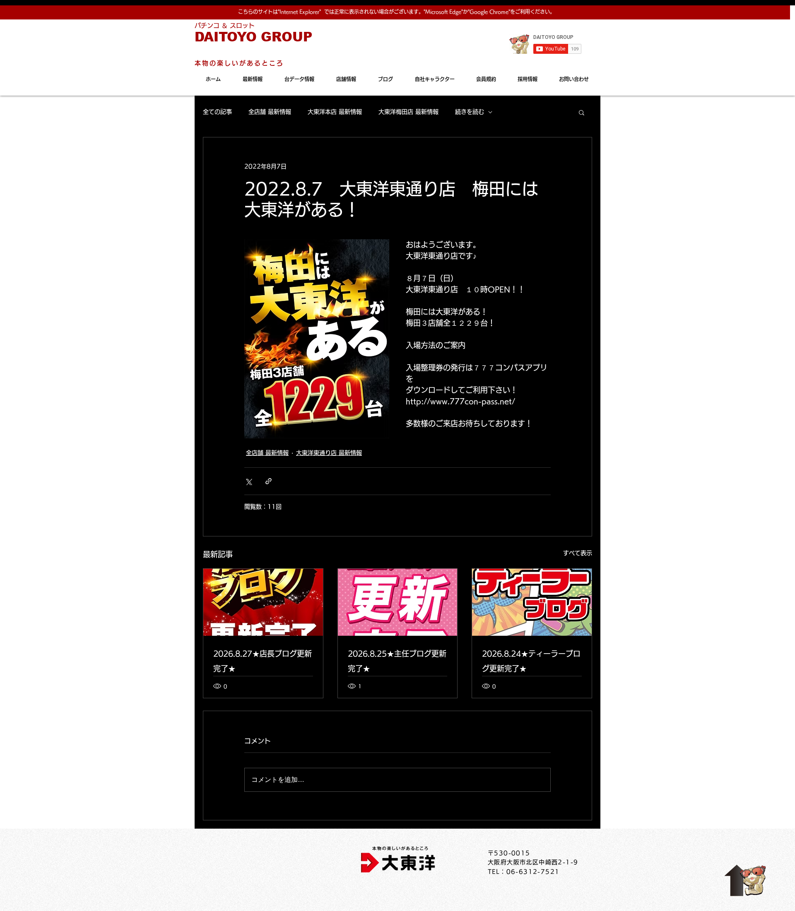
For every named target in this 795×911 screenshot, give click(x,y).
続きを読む (469, 112)
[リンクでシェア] (268, 481)
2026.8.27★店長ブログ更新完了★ (262, 661)
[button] (581, 112)
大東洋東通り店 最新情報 (329, 453)
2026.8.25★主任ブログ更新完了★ (397, 661)
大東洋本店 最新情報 (335, 112)
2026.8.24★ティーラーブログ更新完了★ (531, 661)
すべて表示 (577, 553)
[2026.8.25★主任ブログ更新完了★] (398, 602)
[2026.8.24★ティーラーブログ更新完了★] (532, 602)
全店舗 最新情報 (269, 112)
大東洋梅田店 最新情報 (408, 112)
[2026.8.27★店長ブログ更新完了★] (263, 602)
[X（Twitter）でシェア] (248, 481)
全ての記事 (217, 112)
